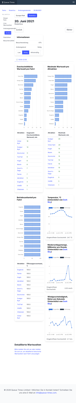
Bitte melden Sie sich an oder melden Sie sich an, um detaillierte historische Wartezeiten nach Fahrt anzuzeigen (28, 351)
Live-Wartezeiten (7, 24)
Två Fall (20, 157)
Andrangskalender (7, 28)
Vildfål (19, 185)
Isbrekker (20, 178)
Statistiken (7, 37)
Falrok (19, 174)
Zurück (19, 30)
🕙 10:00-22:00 (21, 59)
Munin (19, 164)
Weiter (69, 30)
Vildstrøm (20, 189)
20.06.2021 (8, 33)
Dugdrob (20, 182)
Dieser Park (5, 19)
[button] (73, 2)
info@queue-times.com (46, 393)
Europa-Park (20, 15)
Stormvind (20, 153)
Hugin (19, 161)
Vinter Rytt (51, 145)
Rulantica (32, 15)
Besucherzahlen (7, 41)
